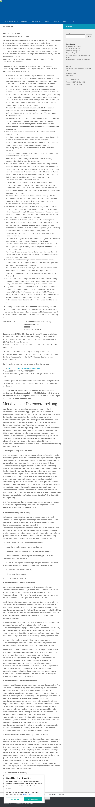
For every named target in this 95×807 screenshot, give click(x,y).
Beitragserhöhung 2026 (73, 50)
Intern (73, 21)
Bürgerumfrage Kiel (72, 53)
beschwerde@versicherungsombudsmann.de (25, 368)
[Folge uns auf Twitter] (85, 26)
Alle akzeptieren (33, 799)
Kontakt (61, 794)
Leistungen (24, 21)
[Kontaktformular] (91, 26)
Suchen (68, 33)
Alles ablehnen (14, 799)
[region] (24, 789)
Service (56, 21)
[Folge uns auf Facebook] (88, 26)
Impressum (52, 794)
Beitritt (47, 21)
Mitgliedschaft (36, 21)
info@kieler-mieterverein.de (74, 84)
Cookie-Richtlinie (28, 794)
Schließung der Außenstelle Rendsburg (78, 59)
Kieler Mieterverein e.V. (10, 21)
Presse (65, 21)
